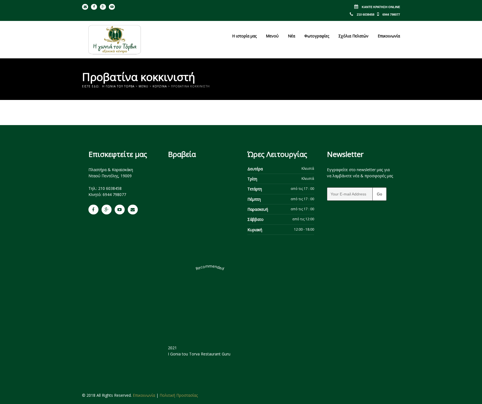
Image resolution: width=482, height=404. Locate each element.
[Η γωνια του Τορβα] (115, 39)
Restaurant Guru (215, 354)
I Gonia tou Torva (184, 354)
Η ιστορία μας (244, 36)
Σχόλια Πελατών (353, 36)
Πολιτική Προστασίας (179, 395)
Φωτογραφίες (316, 36)
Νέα (291, 36)
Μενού (272, 36)
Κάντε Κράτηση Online (380, 7)
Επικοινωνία (389, 36)
